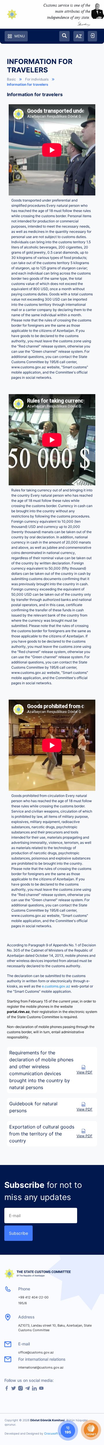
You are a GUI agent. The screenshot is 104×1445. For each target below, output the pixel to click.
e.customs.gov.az (56, 986)
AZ (79, 36)
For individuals (37, 79)
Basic (11, 79)
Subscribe (18, 1233)
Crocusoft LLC (54, 1433)
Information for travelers (27, 84)
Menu (19, 36)
